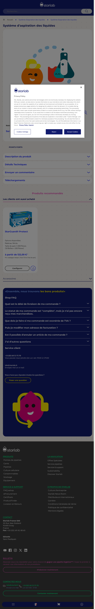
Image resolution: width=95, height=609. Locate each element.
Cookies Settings (22, 132)
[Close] (81, 87)
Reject (54, 132)
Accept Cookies (72, 132)
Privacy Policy (23, 125)
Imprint (31, 125)
